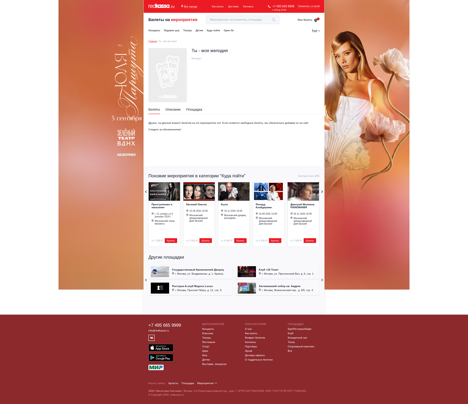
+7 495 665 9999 (283, 6)
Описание (173, 109)
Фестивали (208, 342)
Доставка (233, 6)
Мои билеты (305, 19)
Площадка (194, 109)
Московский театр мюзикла (165, 222)
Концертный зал (297, 337)
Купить (171, 240)
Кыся (224, 204)
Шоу (204, 355)
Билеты (154, 109)
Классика (207, 333)
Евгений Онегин (196, 204)
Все (290, 350)
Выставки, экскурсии (214, 364)
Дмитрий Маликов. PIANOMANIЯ (302, 206)
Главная (152, 41)
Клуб (290, 333)
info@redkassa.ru (158, 330)
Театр (291, 342)
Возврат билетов (255, 337)
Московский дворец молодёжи (235, 216)
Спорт (206, 346)
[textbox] (242, 20)
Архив (248, 350)
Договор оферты (255, 355)
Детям (206, 359)
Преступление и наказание (162, 206)
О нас (248, 328)
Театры (206, 337)
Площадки (188, 383)
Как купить (218, 6)
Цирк (205, 350)
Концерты (208, 328)
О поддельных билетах (259, 359)
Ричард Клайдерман (264, 206)
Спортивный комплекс (301, 346)
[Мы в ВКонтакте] (151, 338)
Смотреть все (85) (309, 175)
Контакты (248, 6)
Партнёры (251, 346)
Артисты (173, 383)
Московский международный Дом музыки (198, 218)
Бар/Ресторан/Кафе (300, 328)
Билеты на (172, 19)
